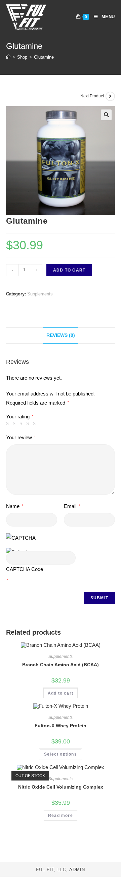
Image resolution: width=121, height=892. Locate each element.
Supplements (40, 293)
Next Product (92, 96)
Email (72, 506)
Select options (60, 754)
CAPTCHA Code (24, 569)
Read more (60, 815)
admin (77, 869)
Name (14, 506)
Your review (21, 437)
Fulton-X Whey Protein (60, 725)
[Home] (8, 57)
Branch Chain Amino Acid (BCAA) (60, 664)
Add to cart (69, 270)
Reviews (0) (60, 335)
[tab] (60, 335)
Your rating (19, 416)
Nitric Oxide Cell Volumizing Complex (60, 787)
